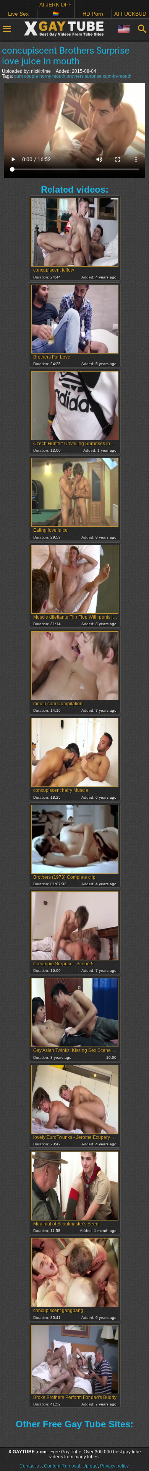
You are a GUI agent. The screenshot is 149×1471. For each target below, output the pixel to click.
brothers (75, 76)
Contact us (30, 1466)
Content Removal (62, 1466)
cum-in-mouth (117, 76)
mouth (58, 76)
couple (31, 76)
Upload (90, 1466)
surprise (93, 76)
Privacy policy (114, 1466)
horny (45, 76)
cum (18, 76)
